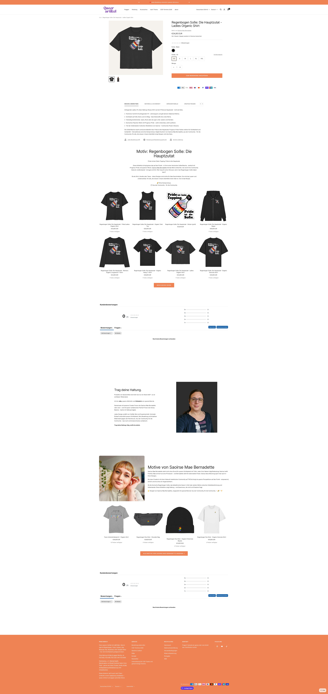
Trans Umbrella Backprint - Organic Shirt (116, 537)
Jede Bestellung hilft (134, 140)
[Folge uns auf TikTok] (226, 646)
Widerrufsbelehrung (170, 653)
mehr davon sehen (164, 285)
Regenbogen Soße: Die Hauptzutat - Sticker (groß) (180, 224)
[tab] (118, 328)
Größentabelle (218, 54)
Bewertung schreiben (222, 327)
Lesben (118, 647)
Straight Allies (122, 649)
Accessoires (143, 9)
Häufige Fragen (190, 104)
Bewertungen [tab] (107, 328)
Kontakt (134, 656)
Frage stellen (212, 327)
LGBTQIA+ (117, 645)
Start (100, 17)
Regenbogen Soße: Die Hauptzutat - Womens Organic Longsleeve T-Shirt (114, 271)
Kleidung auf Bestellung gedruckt (156, 140)
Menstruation (103, 663)
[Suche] (220, 9)
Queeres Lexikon (137, 650)
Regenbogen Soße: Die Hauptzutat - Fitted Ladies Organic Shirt (115, 225)
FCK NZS (102, 657)
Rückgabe (167, 656)
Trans (114, 647)
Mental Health (114, 661)
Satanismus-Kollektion (116, 675)
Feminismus (102, 661)
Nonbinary (111, 649)
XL (196, 58)
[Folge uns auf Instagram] (217, 646)
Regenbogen (108, 647)
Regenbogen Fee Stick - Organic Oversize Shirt (211, 537)
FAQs (133, 653)
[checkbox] (118, 333)
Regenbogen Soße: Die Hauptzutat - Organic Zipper (213, 225)
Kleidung (134, 9)
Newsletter (135, 659)
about (176, 9)
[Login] (224, 9)
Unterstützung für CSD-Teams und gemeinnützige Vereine (142, 663)
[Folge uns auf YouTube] (222, 646)
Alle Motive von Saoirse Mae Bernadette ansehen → (164, 553)
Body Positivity (114, 663)
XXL (202, 58)
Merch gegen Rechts (115, 655)
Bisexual (101, 649)
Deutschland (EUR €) (202, 9)
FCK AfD (107, 657)
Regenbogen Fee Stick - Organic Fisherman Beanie (180, 540)
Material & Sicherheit (152, 104)
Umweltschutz (103, 670)
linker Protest (114, 665)
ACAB (125, 665)
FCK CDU (114, 657)
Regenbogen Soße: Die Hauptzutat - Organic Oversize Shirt (213, 271)
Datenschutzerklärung (171, 648)
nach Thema (154, 9)
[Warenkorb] (228, 9)
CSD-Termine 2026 (166, 9)
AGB (165, 659)
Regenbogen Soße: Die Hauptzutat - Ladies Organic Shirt (180, 271)
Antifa (120, 665)
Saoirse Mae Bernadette (184, 30)
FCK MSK (123, 657)
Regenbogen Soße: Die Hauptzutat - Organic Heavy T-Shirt (147, 271)
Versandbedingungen (170, 650)
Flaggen (126, 9)
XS (174, 58)
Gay (123, 647)
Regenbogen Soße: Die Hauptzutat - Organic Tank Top (147, 225)
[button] (196, 310)
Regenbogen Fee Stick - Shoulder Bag (148, 537)
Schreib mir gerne (193, 645)
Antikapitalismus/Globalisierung (108, 667)
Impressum (167, 645)
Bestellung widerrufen (138, 645)
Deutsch (213, 9)
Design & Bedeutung (131, 104)
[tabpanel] (164, 345)
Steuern (181, 36)
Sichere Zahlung (178, 140)
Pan (106, 649)
